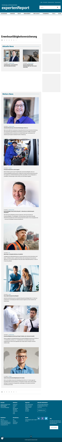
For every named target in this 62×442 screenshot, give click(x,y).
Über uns (2, 419)
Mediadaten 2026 (41, 410)
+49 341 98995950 (5, 407)
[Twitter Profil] (46, 418)
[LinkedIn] (38, 418)
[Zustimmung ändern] (2, 438)
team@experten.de (6, 422)
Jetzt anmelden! (54, 427)
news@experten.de (4, 424)
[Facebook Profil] (42, 418)
